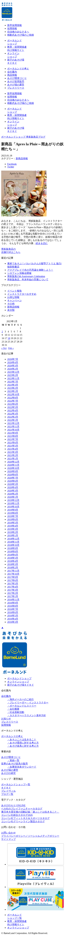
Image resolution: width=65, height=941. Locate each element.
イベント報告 (14, 291)
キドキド (6, 787)
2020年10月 (13, 468)
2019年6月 (12, 519)
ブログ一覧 (7, 794)
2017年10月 (13, 574)
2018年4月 (12, 561)
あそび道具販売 (15, 81)
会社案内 (12, 72)
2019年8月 (12, 513)
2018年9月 (12, 548)
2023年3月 (12, 385)
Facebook (12, 164)
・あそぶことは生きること (21, 739)
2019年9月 (12, 510)
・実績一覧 (13, 760)
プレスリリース (15, 88)
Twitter (10, 166)
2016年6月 (12, 612)
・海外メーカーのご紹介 (20, 699)
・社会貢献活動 (15, 712)
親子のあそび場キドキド (20, 685)
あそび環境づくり (17, 78)
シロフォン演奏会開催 (19, 273)
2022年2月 (12, 417)
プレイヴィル (8, 791)
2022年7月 (12, 401)
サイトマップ (8, 839)
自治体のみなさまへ (18, 31)
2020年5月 (12, 484)
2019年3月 (12, 529)
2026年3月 (12, 365)
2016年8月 (12, 606)
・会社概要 (13, 709)
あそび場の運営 (15, 84)
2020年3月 (12, 490)
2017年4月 (12, 586)
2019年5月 (12, 522)
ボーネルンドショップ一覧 (15, 784)
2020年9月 (12, 471)
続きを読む (42, 243)
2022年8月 (12, 397)
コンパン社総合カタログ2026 (17, 815)
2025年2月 (12, 375)
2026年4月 (12, 362)
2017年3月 (12, 590)
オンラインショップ (18, 681)
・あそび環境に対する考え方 (23, 742)
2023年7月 (12, 381)
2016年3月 (12, 622)
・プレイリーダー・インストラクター (27, 702)
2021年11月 (13, 426)
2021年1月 (12, 458)
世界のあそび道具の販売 (14, 763)
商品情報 (12, 75)
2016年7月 (12, 609)
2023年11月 (13, 378)
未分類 (11, 310)
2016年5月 (12, 615)
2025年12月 (13, 372)
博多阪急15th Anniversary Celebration (26, 276)
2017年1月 (12, 596)
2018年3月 (12, 564)
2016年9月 (12, 602)
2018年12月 (13, 538)
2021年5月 (12, 445)
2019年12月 (13, 500)
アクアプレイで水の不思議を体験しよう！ (30, 270)
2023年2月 (12, 388)
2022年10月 (13, 394)
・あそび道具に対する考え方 (23, 746)
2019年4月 (12, 526)
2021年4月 (12, 449)
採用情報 (12, 28)
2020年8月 (12, 474)
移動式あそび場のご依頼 (20, 35)
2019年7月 (12, 516)
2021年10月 (13, 429)
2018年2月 (12, 567)
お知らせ (6, 718)
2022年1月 (12, 420)
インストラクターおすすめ (21, 294)
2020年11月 (13, 465)
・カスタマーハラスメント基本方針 (26, 715)
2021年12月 (13, 423)
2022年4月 (12, 410)
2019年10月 (13, 506)
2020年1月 (12, 497)
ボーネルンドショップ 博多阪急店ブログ (23, 137)
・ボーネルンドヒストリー (21, 705)
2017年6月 (12, 580)
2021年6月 (12, 442)
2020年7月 (12, 477)
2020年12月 (13, 461)
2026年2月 (12, 368)
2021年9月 (12, 433)
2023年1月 (12, 391)
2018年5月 (12, 558)
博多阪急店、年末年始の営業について (27, 279)
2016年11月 (13, 599)
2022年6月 (12, 404)
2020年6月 (12, 481)
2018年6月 (12, 554)
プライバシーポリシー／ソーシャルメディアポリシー (30, 836)
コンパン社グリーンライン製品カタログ (23, 821)
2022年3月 (12, 413)
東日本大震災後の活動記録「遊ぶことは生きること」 (30, 812)
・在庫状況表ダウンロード (21, 766)
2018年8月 (12, 551)
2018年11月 (13, 542)
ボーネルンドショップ (19, 678)
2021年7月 (12, 439)
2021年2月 (12, 455)
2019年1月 (12, 535)
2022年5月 (12, 407)
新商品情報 (22, 158)
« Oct (3, 348)
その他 (11, 303)
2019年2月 (12, 532)
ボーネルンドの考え (18, 68)
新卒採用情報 (14, 25)
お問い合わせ (8, 832)
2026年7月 (12, 359)
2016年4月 (12, 618)
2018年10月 (13, 545)
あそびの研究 (8, 773)
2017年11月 (13, 570)
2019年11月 (13, 503)
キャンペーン (14, 300)
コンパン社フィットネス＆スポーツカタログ (25, 818)
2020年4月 (12, 487)
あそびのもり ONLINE (13, 805)
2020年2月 (12, 493)
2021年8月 (12, 436)
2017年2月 (12, 593)
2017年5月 (12, 583)
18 (9, 338)
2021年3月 (12, 452)
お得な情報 (13, 297)
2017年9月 (12, 577)
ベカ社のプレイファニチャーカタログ (21, 808)
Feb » (11, 348)
